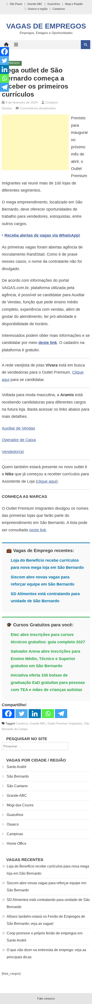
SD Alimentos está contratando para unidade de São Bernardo (48, 903)
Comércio (22, 723)
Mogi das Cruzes (20, 805)
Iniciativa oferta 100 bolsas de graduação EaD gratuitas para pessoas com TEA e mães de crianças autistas (48, 682)
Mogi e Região (74, 4)
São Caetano (17, 786)
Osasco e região (38, 8)
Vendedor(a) (13, 451)
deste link (47, 342)
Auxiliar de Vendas (18, 428)
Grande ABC (34, 4)
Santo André (16, 767)
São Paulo (16, 4)
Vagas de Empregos (46, 26)
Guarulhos (53, 4)
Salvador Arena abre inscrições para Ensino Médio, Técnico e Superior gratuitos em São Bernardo (45, 658)
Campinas (58, 8)
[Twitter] (21, 713)
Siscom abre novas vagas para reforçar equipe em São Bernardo (46, 886)
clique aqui (46, 481)
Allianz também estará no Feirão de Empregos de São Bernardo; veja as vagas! (46, 920)
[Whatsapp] (48, 713)
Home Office (16, 843)
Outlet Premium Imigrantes (65, 723)
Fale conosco (46, 998)
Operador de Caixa (19, 440)
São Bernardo (18, 776)
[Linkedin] (35, 713)
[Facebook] (8, 713)
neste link (37, 530)
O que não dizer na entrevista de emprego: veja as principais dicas (46, 953)
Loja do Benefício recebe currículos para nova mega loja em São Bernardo (48, 869)
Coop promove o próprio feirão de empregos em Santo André (44, 936)
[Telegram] (61, 713)
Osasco (13, 824)
